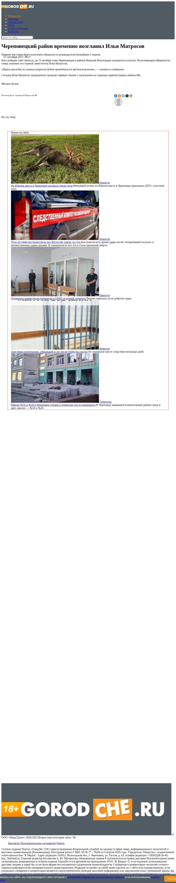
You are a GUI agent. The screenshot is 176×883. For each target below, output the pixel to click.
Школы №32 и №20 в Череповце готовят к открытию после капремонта (53, 404)
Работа (13, 31)
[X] (127, 95)
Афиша (13, 19)
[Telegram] (123, 95)
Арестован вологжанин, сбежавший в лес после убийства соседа (49, 351)
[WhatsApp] (130, 95)
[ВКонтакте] (115, 95)
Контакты (14, 843)
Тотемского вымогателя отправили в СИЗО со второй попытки (48, 298)
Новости (14, 15)
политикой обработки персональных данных (96, 877)
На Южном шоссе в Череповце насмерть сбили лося (42, 185)
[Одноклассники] (119, 95)
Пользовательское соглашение (38, 843)
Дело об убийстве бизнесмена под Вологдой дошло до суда (46, 242)
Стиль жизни (18, 28)
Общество (15, 22)
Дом (11, 25)
